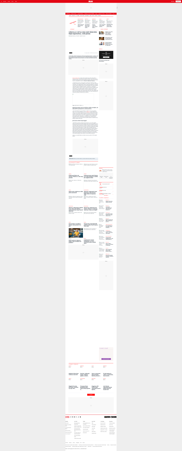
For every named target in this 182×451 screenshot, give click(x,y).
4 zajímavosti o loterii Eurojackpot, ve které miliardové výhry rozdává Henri (90, 241)
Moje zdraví (104, 29)
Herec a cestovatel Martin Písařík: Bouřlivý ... (102, 25)
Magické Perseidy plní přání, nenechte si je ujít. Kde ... (109, 220)
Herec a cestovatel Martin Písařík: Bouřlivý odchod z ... (109, 250)
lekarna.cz (81, 158)
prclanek (77, 158)
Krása (85, 222)
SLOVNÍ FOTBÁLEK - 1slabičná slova (106, 194)
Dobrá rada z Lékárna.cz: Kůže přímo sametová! (76, 192)
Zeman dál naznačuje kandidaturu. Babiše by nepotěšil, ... (109, 256)
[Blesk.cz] (91, 1)
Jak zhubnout (87, 15)
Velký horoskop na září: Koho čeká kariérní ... (81, 25)
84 (100, 184)
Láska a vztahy (82, 15)
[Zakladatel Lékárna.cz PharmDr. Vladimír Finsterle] (83, 43)
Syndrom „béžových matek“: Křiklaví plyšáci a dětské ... (85, 374)
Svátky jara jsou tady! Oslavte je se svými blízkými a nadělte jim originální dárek (91, 176)
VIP (76, 15)
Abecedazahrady (109, 224)
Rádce (70, 222)
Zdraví (90, 15)
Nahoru (91, 394)
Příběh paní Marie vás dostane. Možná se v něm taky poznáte (76, 176)
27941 (100, 190)
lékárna (75, 158)
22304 (100, 193)
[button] (107, 417)
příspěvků (100, 185)
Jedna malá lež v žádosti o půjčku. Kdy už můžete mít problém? (75, 241)
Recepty (93, 15)
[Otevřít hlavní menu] (1, 1)
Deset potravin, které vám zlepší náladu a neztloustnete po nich (108, 38)
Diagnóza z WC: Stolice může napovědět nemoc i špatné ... (96, 387)
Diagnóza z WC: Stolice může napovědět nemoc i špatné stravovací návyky (109, 33)
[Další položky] (115, 13)
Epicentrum (71, 206)
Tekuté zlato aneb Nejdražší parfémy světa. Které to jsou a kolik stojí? (91, 225)
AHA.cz (107, 248)
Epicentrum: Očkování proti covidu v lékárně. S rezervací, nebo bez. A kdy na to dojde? (90, 209)
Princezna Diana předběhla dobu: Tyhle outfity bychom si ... (109, 238)
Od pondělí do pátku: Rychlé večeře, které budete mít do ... (109, 214)
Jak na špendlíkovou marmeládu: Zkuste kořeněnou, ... (109, 226)
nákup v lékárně (92, 158)
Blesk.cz (107, 200)
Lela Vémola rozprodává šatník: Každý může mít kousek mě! (109, 208)
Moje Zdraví (93, 378)
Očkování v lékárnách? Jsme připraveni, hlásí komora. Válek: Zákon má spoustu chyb (90, 193)
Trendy (70, 15)
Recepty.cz (108, 212)
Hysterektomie (104, 187)
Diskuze (100, 182)
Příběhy (78, 15)
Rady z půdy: (104, 190)
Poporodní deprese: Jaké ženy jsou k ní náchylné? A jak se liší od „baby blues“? (108, 44)
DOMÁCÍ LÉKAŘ (104, 348)
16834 (100, 187)
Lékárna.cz (88, 111)
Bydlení (96, 15)
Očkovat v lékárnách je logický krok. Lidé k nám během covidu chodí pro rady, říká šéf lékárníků (76, 209)
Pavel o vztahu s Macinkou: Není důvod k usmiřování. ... (109, 244)
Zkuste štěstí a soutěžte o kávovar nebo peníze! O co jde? (75, 225)
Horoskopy (73, 15)
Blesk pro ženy (108, 236)
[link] (70, 417)
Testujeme (99, 15)
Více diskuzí (106, 195)
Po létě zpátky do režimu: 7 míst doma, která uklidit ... (109, 232)
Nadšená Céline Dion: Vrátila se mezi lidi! (109, 202)
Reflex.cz (107, 254)
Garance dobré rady (76, 77)
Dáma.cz (107, 218)
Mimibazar (108, 230)
